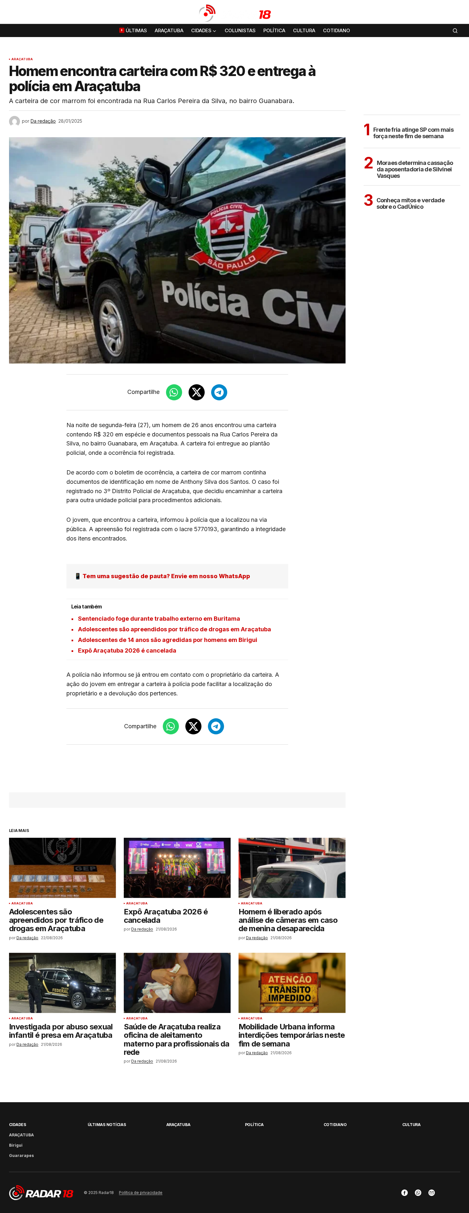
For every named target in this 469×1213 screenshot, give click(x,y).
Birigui (16, 1145)
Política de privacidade (140, 1192)
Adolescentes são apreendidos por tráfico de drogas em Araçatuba (174, 629)
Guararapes (21, 1155)
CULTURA (411, 1124)
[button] (455, 13)
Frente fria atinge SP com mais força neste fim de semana (413, 132)
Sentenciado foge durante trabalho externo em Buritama (159, 618)
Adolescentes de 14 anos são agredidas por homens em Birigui (167, 639)
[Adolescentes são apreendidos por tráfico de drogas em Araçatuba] (62, 868)
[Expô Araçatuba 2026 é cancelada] (177, 868)
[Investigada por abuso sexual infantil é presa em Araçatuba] (62, 983)
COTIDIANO (335, 1124)
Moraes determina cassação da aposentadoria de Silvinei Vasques (415, 169)
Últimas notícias (107, 1124)
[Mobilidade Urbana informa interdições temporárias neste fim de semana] (292, 983)
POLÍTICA (254, 1124)
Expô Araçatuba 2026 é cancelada (127, 650)
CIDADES (17, 1124)
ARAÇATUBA (22, 59)
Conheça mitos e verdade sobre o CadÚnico (410, 203)
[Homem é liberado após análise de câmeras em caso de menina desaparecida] (292, 868)
